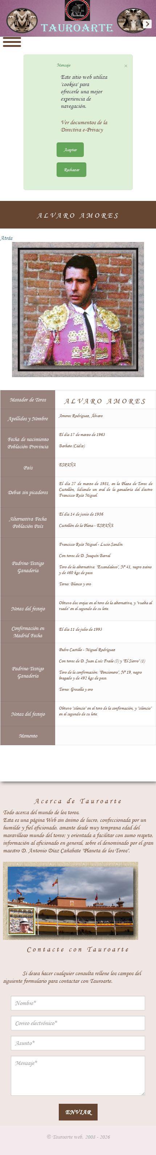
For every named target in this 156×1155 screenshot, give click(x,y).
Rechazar (71, 169)
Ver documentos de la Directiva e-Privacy (84, 126)
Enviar (78, 1112)
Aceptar (70, 149)
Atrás (6, 238)
